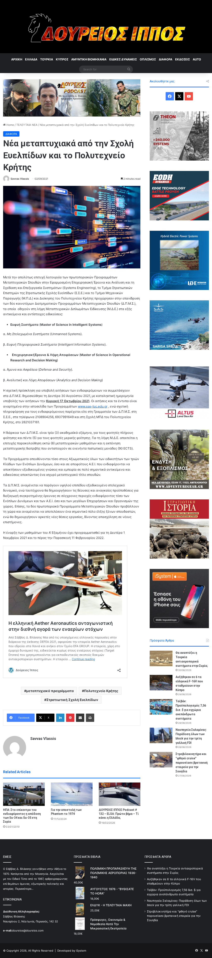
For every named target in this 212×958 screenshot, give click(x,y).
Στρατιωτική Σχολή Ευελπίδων (72, 700)
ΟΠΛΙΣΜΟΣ (148, 59)
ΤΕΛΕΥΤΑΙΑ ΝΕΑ (26, 124)
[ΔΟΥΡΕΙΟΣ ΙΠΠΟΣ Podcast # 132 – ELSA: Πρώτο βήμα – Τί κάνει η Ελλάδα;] (119, 794)
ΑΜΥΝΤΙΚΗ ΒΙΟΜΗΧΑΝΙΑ (88, 59)
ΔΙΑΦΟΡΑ (165, 59)
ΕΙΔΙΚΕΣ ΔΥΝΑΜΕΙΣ (123, 59)
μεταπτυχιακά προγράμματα (50, 691)
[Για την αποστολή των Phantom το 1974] (72, 794)
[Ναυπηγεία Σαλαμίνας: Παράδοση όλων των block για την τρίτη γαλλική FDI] (161, 735)
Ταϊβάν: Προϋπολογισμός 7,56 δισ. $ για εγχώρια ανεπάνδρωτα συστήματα (191, 710)
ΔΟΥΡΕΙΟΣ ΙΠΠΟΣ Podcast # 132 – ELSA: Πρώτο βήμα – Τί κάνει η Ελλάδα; (119, 813)
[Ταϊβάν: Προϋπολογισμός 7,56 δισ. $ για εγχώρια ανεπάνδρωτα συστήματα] (161, 707)
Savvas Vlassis (20, 178)
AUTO (197, 59)
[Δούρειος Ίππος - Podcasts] (71, 97)
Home (10, 124)
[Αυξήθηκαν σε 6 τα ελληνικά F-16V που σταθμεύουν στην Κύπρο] (161, 682)
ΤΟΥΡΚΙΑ (46, 59)
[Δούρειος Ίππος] (106, 26)
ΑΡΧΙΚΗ (16, 59)
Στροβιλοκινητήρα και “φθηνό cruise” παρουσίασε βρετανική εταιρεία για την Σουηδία (192, 762)
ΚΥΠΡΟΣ (62, 59)
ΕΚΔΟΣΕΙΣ (182, 59)
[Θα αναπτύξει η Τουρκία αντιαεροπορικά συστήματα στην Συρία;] (161, 658)
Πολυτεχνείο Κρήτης (101, 691)
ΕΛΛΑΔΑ (31, 59)
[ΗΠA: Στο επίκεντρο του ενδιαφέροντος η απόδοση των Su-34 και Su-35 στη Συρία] (24, 794)
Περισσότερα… (24, 888)
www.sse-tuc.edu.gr (92, 406)
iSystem (81, 950)
